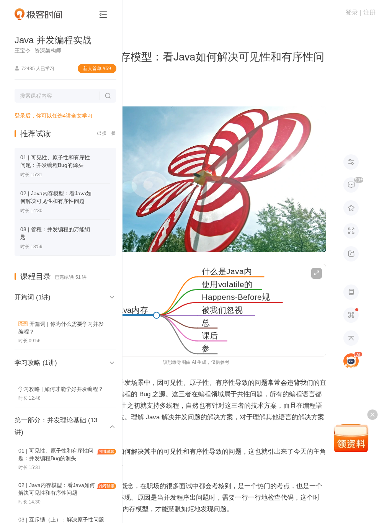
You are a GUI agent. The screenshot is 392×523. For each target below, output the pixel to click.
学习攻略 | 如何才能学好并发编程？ (60, 389)
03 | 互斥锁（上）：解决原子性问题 (61, 519)
